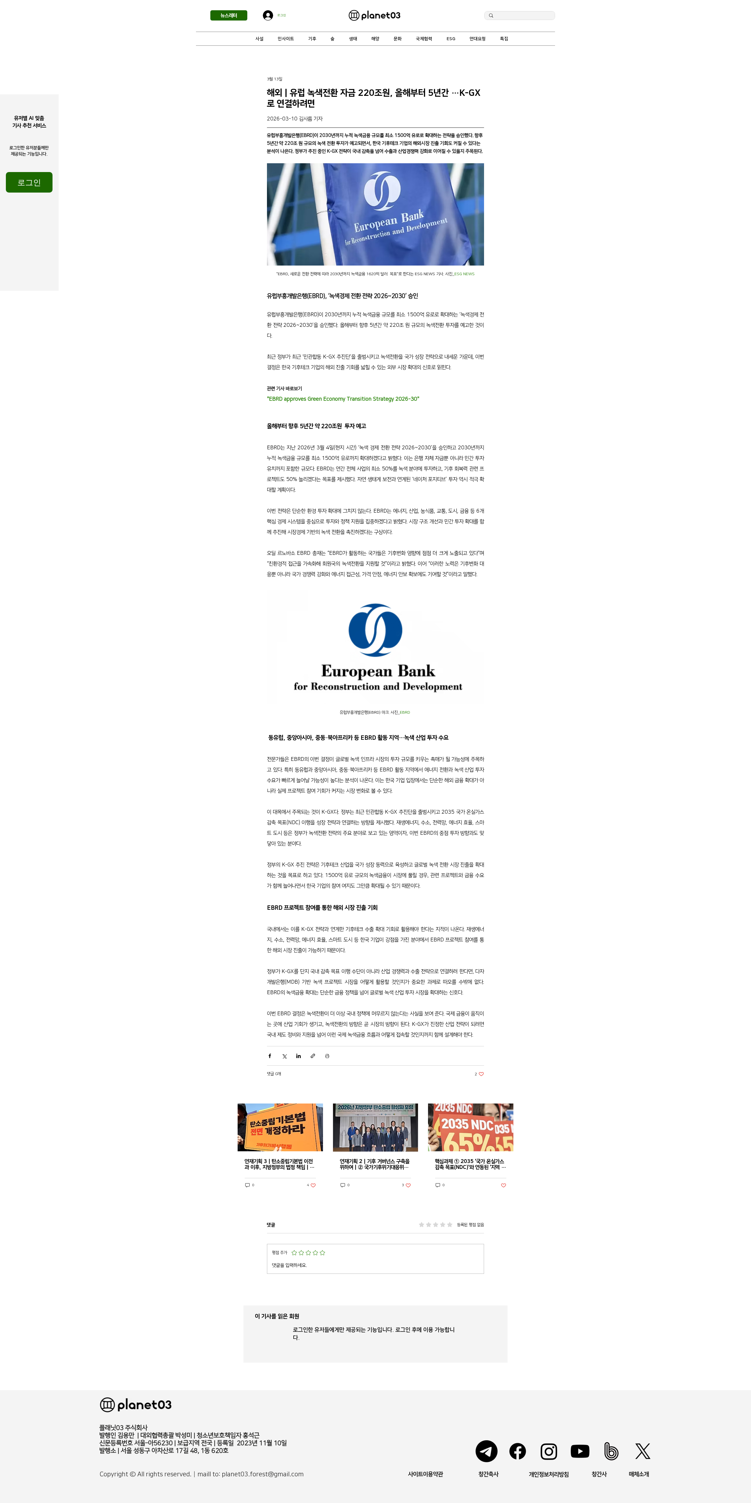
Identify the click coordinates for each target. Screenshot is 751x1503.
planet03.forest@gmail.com (263, 1474)
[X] (643, 1451)
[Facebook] (518, 1451)
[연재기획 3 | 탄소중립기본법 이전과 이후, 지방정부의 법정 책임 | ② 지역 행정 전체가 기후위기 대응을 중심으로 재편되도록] (280, 1127)
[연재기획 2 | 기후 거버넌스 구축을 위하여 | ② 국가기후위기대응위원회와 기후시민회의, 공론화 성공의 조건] (375, 1128)
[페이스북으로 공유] (270, 1056)
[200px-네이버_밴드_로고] (612, 1451)
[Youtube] (580, 1451)
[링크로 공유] (313, 1056)
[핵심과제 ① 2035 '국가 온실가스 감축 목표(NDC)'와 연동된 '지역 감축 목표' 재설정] (470, 1127)
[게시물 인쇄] (327, 1056)
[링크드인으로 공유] (298, 1056)
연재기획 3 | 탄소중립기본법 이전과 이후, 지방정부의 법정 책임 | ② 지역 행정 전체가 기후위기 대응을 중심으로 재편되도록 (280, 1164)
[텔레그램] (487, 1451)
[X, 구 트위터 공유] (284, 1056)
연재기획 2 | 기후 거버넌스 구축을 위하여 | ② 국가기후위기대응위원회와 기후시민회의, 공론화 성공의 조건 (375, 1164)
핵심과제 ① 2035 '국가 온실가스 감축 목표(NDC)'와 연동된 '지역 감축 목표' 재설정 (470, 1164)
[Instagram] (549, 1451)
